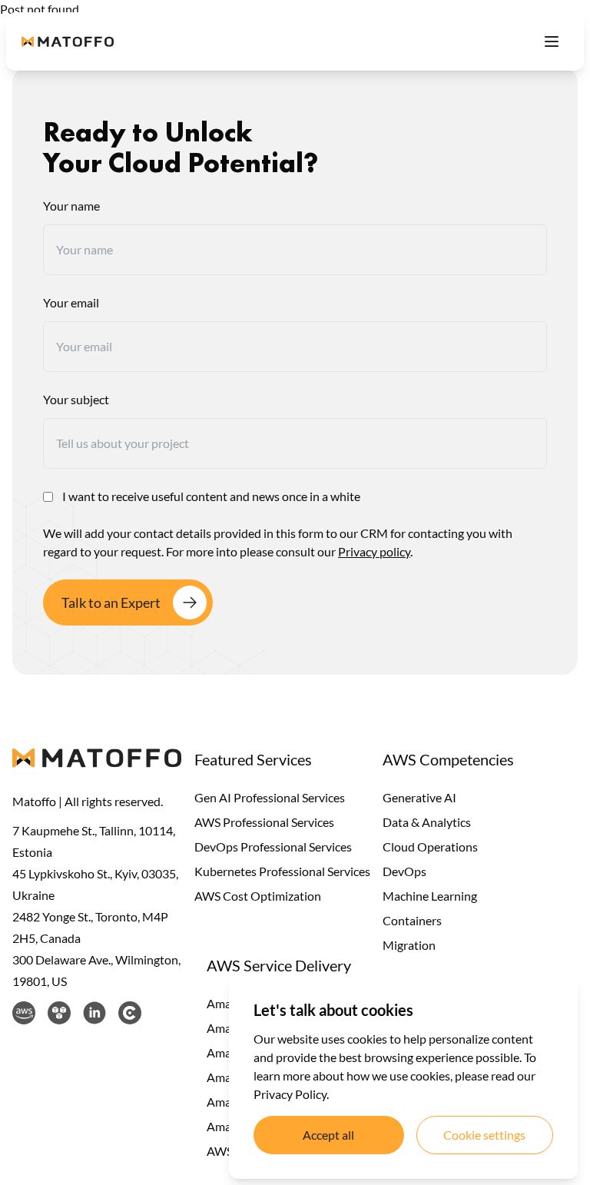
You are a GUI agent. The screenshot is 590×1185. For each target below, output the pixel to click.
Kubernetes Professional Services (282, 871)
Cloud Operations (430, 846)
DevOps (404, 871)
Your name (71, 205)
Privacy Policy (290, 1094)
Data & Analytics (427, 822)
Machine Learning (430, 895)
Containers (412, 920)
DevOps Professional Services (273, 846)
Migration (409, 945)
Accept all (328, 1134)
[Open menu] (551, 41)
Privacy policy (374, 551)
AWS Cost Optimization (257, 895)
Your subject (76, 399)
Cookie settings (484, 1134)
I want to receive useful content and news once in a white (211, 496)
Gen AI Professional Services (269, 797)
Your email (71, 302)
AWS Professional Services (264, 822)
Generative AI (419, 797)
